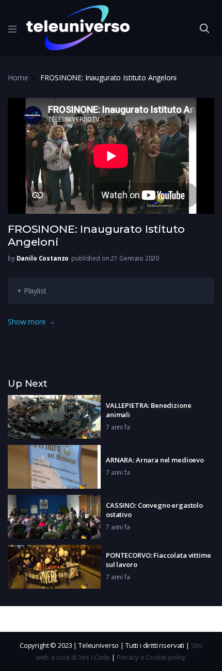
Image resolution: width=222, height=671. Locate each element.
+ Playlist (31, 291)
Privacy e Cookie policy (151, 657)
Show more (27, 321)
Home (18, 77)
